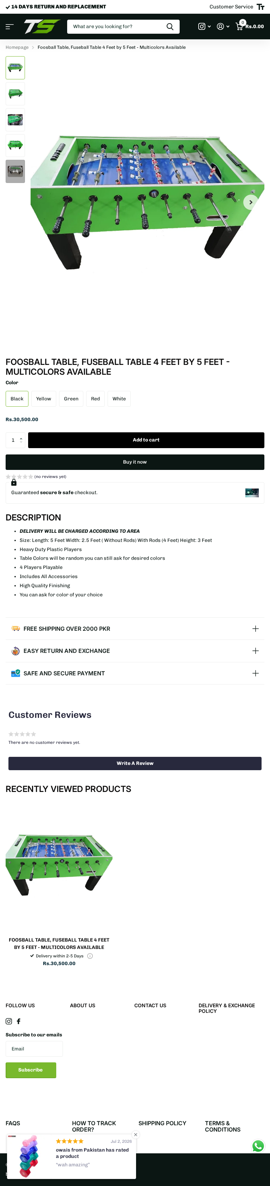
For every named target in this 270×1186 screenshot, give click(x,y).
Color (12, 383)
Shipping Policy (162, 1123)
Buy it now (135, 462)
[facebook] (18, 1021)
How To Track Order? (94, 1126)
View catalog (10, 27)
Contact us (150, 1005)
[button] (23, 434)
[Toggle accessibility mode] (260, 7)
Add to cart (146, 440)
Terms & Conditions (222, 1126)
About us (82, 1005)
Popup (90, 956)
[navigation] (15, 67)
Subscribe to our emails (34, 1035)
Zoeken (170, 27)
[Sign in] (223, 26)
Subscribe (31, 1070)
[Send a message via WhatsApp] (258, 1146)
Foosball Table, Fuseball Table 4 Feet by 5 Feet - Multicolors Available (59, 943)
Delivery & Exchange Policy (227, 1008)
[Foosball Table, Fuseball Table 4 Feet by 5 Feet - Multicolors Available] (59, 865)
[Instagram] (9, 1021)
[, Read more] (204, 26)
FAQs (13, 1123)
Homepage (17, 47)
